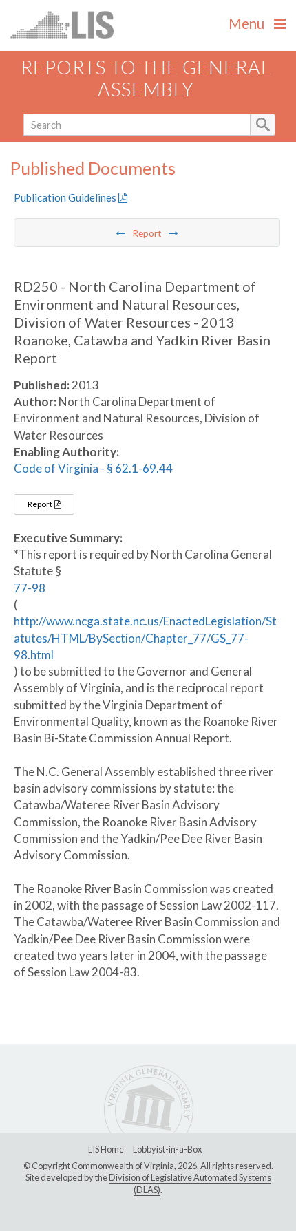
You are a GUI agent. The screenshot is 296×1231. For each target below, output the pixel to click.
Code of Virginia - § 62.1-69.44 (93, 468)
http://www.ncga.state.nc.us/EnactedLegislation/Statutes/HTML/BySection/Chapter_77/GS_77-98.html (145, 638)
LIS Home (106, 1149)
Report (41, 504)
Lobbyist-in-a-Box (167, 1149)
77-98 (29, 588)
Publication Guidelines (66, 197)
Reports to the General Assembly (146, 78)
